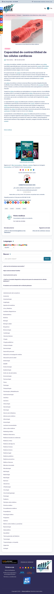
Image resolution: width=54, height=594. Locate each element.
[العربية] (4, 245)
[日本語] (16, 245)
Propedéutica (7, 511)
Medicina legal (7, 453)
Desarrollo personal (8, 351)
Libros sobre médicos (9, 428)
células (8, 64)
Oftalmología (7, 487)
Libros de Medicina (10, 570)
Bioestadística (7, 314)
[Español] (23, 245)
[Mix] (21, 202)
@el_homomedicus (17, 165)
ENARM (5, 364)
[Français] (11, 245)
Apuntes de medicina (9, 305)
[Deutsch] (13, 245)
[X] (8, 202)
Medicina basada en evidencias (11, 437)
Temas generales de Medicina (11, 536)
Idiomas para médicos (9, 416)
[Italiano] (14, 245)
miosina (24, 208)
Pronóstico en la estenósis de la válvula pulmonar (17, 285)
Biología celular (7, 323)
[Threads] (26, 202)
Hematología (6, 407)
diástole (31, 111)
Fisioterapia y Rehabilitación (11, 391)
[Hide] (0, 35)
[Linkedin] (13, 202)
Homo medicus (8, 129)
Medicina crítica (7, 440)
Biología (5, 320)
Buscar (6, 254)
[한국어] (18, 245)
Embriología (6, 360)
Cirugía (5, 339)
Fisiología (7, 48)
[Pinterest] (15, 202)
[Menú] (51, 8)
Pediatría (5, 499)
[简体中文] (6, 245)
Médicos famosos (8, 462)
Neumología (6, 474)
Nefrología (6, 471)
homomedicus (7, 167)
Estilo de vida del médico (10, 373)
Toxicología (6, 539)
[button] (19, 221)
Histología (6, 410)
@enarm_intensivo (28, 165)
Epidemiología (7, 370)
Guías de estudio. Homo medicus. (27, 162)
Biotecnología (7, 330)
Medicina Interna (7, 450)
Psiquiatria (6, 517)
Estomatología (7, 376)
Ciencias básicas (8, 336)
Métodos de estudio (8, 465)
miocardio (18, 208)
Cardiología (6, 333)
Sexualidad (6, 533)
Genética (5, 397)
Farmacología (7, 379)
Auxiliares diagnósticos (9, 311)
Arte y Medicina (7, 308)
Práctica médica (7, 505)
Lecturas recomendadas (10, 425)
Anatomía (6, 296)
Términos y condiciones (9, 576)
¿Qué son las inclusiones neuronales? (14, 266)
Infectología (6, 419)
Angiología (6, 302)
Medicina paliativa (8, 456)
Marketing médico (8, 431)
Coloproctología (7, 345)
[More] (28, 202)
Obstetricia (6, 483)
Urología (5, 548)
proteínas (41, 85)
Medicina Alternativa (9, 434)
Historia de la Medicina (9, 413)
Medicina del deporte (9, 444)
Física (5, 382)
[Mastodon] (18, 202)
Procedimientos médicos (10, 508)
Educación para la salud (9, 357)
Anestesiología (7, 299)
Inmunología (6, 422)
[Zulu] (26, 245)
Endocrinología (7, 367)
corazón (39, 66)
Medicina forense (8, 447)
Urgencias (6, 545)
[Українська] (25, 245)
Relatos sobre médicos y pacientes (12, 524)
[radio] (24, 192)
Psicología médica (8, 514)
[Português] (19, 245)
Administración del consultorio (11, 293)
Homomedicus (27, 167)
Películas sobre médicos (9, 502)
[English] (9, 245)
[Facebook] (5, 202)
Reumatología (7, 527)
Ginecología (6, 403)
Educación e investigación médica (12, 354)
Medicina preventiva (8, 459)
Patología (6, 496)
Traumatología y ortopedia (10, 542)
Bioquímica (6, 327)
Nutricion (5, 480)
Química (5, 520)
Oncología (6, 490)
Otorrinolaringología (9, 493)
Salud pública (7, 530)
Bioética (5, 317)
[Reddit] (10, 202)
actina (6, 208)
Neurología (6, 477)
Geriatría (5, 400)
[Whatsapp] (23, 202)
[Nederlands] (7, 245)
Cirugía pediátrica (8, 342)
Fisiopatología (7, 388)
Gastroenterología (8, 394)
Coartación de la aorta (10, 275)
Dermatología (7, 348)
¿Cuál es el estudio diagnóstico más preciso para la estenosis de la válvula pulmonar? (25, 280)
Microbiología (7, 468)
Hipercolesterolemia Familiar (11, 270)
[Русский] (21, 245)
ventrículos (7, 107)
